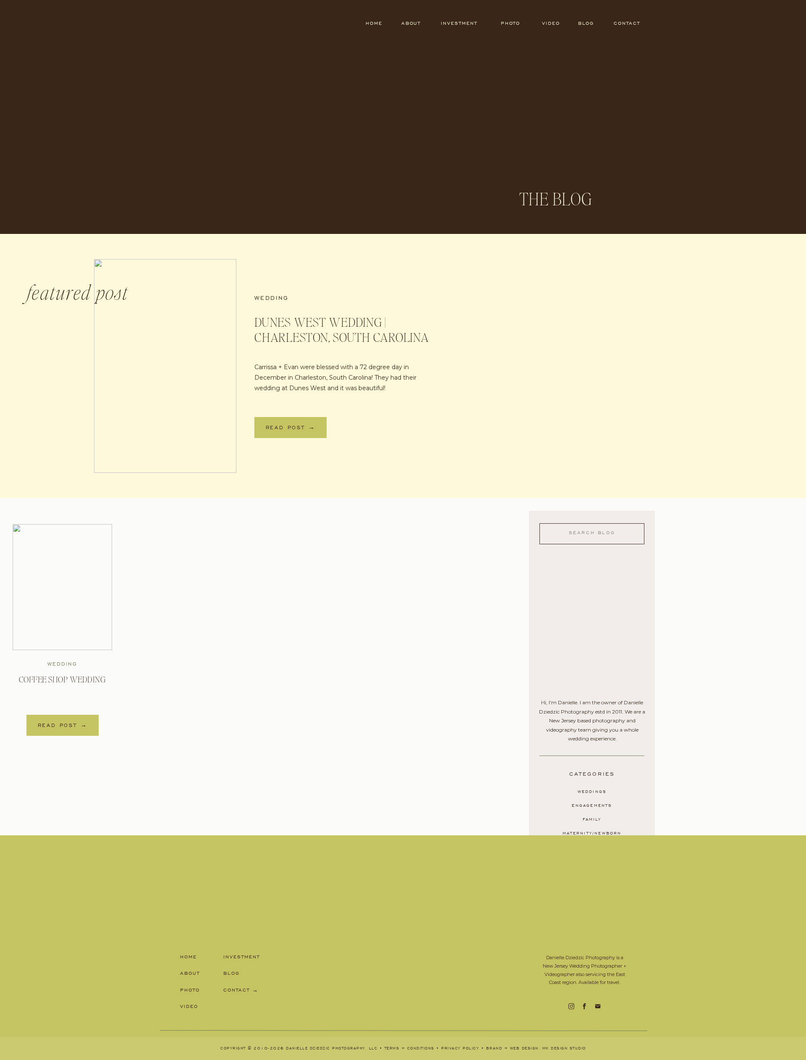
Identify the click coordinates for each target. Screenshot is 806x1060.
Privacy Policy (460, 1048)
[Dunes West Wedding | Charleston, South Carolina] (165, 366)
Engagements (592, 805)
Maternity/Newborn (592, 833)
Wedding (271, 298)
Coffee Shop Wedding (62, 680)
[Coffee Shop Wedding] (62, 587)
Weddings (592, 791)
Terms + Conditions (409, 1048)
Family (592, 819)
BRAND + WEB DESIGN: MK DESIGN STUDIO (536, 1048)
